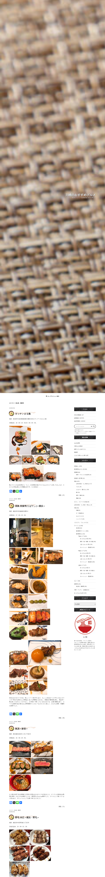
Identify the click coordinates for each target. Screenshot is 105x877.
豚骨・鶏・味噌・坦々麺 (86, 541)
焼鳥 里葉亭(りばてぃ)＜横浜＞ (30, 506)
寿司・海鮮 (79, 495)
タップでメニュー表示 (53, 396)
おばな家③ (77, 443)
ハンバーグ (79, 519)
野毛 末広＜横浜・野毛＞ (27, 817)
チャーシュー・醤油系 (86, 547)
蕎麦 (77, 498)
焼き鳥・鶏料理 (17, 498)
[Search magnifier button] (94, 426)
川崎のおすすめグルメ (81, 194)
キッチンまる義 (23, 413)
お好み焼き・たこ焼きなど (83, 483)
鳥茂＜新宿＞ (21, 728)
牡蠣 (77, 510)
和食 (75, 481)
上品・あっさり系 (84, 544)
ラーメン (76, 525)
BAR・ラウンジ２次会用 (82, 474)
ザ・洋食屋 (79, 513)
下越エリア (81, 536)
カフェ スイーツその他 (80, 501)
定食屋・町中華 (78, 478)
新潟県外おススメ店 (79, 469)
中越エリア (81, 550)
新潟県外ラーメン (80, 531)
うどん (78, 486)
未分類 (78, 528)
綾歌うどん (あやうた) (80, 449)
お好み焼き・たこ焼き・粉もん (82, 504)
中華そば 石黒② (78, 446)
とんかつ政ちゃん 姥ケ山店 (81, 455)
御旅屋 (76, 452)
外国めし (76, 466)
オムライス (79, 516)
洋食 (75, 508)
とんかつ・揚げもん (81, 489)
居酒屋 (76, 472)
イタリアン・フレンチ (80, 522)
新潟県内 (78, 533)
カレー (76, 581)
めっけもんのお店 (78, 593)
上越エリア (81, 565)
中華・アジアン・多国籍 (80, 590)
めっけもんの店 (84, 538)
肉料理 (76, 584)
